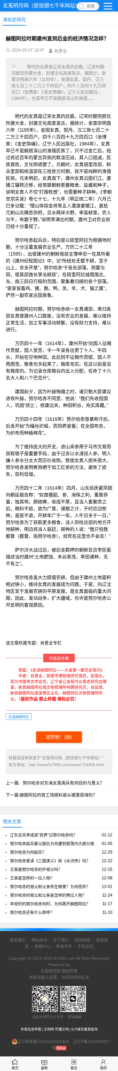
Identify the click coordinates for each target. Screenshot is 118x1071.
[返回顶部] (106, 958)
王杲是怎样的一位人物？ (32, 878)
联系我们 (18, 940)
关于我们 (61, 940)
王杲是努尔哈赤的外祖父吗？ (36, 869)
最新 (44, 1068)
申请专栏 (64, 946)
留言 (73, 1068)
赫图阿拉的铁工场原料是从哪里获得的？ (58, 794)
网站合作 (40, 940)
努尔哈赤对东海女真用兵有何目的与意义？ (63, 782)
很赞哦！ (55, 737)
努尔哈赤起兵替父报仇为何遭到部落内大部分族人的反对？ (54, 843)
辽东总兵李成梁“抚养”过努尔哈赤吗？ (43, 835)
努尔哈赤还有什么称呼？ (32, 912)
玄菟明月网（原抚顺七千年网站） (41, 6)
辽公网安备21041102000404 (43, 1041)
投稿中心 (42, 946)
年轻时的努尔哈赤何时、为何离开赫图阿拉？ (50, 903)
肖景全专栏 (51, 642)
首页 (14, 1068)
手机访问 (85, 946)
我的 (103, 1068)
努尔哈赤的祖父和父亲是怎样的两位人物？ (48, 895)
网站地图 (82, 940)
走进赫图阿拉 (18, 717)
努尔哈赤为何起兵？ (28, 852)
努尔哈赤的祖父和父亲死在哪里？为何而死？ (50, 886)
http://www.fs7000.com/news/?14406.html (66, 764)
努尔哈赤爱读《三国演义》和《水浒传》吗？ (50, 860)
